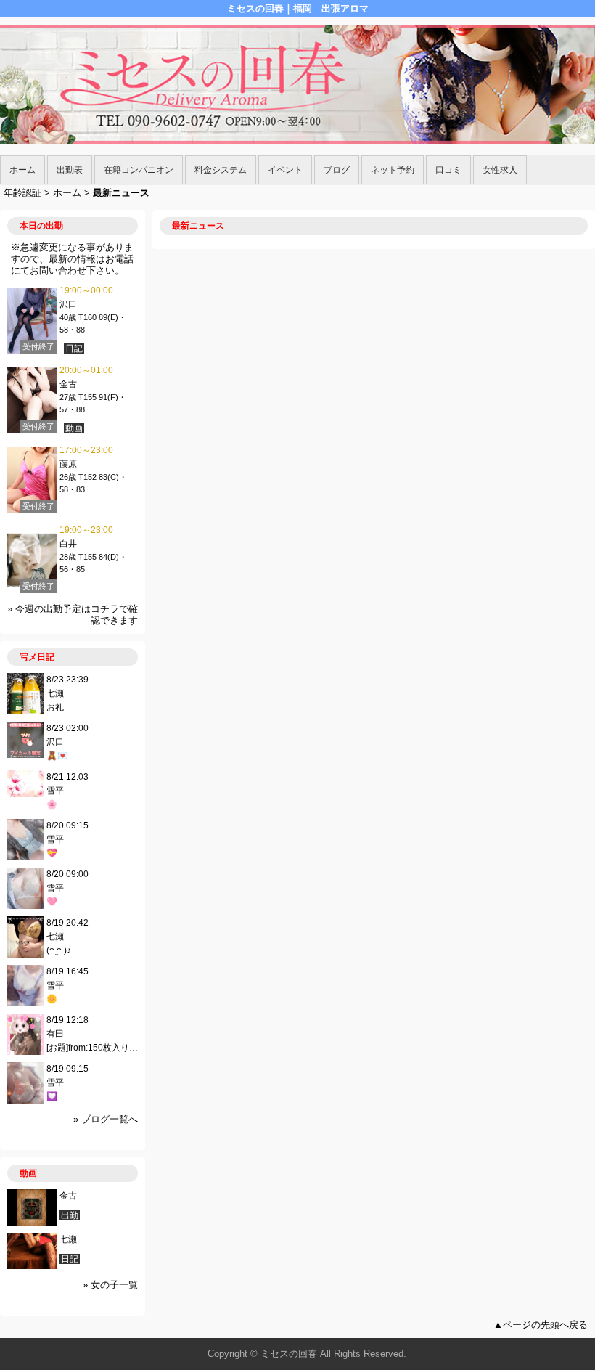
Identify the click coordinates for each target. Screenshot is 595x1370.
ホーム (22, 170)
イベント (285, 170)
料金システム (220, 170)
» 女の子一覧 (110, 1284)
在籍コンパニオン (138, 170)
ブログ (337, 170)
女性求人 (500, 170)
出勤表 (70, 170)
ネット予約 (392, 170)
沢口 (68, 304)
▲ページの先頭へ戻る (540, 1324)
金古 (68, 384)
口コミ (448, 170)
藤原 (73, 464)
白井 (68, 544)
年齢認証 (22, 192)
